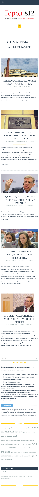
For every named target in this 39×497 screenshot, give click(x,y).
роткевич (13, 448)
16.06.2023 (27, 86)
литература (21, 436)
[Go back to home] (19, 13)
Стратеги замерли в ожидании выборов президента (19, 254)
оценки (21, 260)
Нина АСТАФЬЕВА (11, 325)
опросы (31, 440)
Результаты (34, 405)
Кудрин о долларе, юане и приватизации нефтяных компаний (19, 199)
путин (35, 444)
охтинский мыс (6, 444)
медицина (3, 440)
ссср (32, 448)
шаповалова (6, 456)
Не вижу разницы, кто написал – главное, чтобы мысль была (19, 374)
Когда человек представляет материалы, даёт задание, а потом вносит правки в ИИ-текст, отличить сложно (18, 391)
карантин (24, 432)
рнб (2, 448)
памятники (14, 444)
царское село (32, 452)
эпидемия (32, 456)
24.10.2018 (29, 206)
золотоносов (7, 432)
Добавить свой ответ (6, 400)
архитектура (4, 428)
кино (29, 432)
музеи (13, 440)
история (18, 432)
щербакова (26, 456)
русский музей (25, 448)
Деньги (21, 206)
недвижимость (24, 440)
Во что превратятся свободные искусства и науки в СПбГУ (19, 135)
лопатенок (26, 436)
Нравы (22, 325)
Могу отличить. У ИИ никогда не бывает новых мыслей (18, 377)
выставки (33, 428)
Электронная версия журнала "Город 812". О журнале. (16, 476)
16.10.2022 (31, 141)
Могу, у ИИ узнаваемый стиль (11, 382)
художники (25, 452)
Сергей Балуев (9, 141)
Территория (17, 86)
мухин (17, 440)
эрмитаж (8, 459)
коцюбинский (9, 436)
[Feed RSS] (2, 2)
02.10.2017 (29, 325)
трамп (19, 452)
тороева (16, 452)
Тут (4, 471)
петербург (21, 444)
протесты (28, 444)
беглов (13, 428)
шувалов (19, 456)
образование (20, 141)
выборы (25, 428)
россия (6, 448)
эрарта (3, 459)
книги (33, 432)
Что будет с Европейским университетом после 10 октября (19, 319)
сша (11, 452)
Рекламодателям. (6, 478)
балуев (9, 428)
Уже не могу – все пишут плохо (11, 379)
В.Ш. (10, 86)
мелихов (9, 440)
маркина (31, 436)
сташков (5, 452)
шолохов (13, 456)
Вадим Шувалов (11, 206)
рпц (18, 448)
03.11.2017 (30, 260)
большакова (19, 428)
